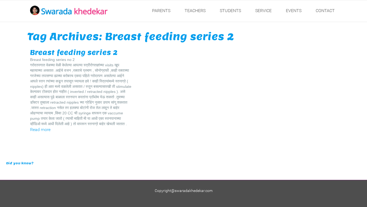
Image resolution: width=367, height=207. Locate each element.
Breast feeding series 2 (73, 52)
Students (230, 10)
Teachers (195, 10)
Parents (161, 10)
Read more (40, 129)
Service (263, 10)
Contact (325, 10)
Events (293, 10)
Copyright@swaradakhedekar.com (184, 190)
